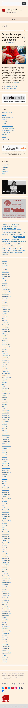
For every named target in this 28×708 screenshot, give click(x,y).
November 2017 (6, 393)
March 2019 (5, 369)
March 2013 (5, 507)
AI (2, 224)
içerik (9, 234)
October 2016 (5, 419)
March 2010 (5, 573)
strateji (19, 248)
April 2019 (4, 366)
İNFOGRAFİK (5, 171)
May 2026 (4, 261)
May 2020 (4, 349)
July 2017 (4, 399)
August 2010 (5, 565)
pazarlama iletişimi (17, 243)
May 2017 (4, 404)
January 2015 (5, 463)
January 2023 (5, 307)
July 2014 (4, 476)
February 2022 (6, 325)
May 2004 (4, 659)
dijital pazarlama (9, 229)
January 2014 (5, 490)
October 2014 (5, 470)
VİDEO (3, 173)
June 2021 (4, 333)
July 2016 (4, 424)
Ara (2, 1)
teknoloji (4, 250)
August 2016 (5, 421)
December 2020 (6, 344)
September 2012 (6, 520)
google (13, 231)
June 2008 (5, 602)
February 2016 (6, 435)
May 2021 (4, 336)
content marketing (8, 226)
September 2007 (6, 613)
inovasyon (8, 232)
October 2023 (5, 294)
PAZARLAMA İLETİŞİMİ (8, 128)
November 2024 (6, 276)
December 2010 (6, 558)
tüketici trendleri (5, 252)
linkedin (13, 239)
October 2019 (5, 362)
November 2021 (6, 331)
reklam (15, 246)
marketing (5, 241)
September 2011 (6, 543)
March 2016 (5, 432)
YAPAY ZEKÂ (5, 139)
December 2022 (6, 309)
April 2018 (4, 384)
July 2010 (4, 567)
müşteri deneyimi (21, 241)
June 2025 (4, 265)
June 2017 (4, 402)
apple (8, 88)
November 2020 (6, 347)
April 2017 (4, 406)
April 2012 (4, 529)
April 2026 (4, 263)
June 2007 (5, 620)
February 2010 (6, 576)
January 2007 (5, 628)
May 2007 (4, 622)
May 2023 (4, 300)
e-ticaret (19, 229)
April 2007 (4, 624)
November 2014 (6, 468)
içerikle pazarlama (16, 234)
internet (4, 234)
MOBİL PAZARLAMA (7, 126)
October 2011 (5, 540)
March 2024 (5, 285)
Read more (16, 82)
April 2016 (4, 430)
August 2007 (5, 615)
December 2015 (6, 439)
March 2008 (5, 606)
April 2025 (4, 269)
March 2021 (5, 340)
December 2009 (6, 578)
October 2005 (5, 650)
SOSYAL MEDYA (6, 132)
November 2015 (6, 441)
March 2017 (5, 408)
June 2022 (4, 316)
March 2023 (5, 305)
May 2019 (4, 364)
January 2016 (5, 437)
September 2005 (6, 653)
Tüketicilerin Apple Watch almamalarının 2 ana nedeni (13, 37)
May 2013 (4, 505)
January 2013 (5, 512)
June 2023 (5, 298)
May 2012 (4, 527)
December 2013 (6, 492)
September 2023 (6, 296)
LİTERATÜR (5, 121)
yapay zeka (19, 252)
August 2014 (5, 474)
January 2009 (5, 591)
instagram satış (21, 232)
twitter (19, 250)
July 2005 (4, 655)
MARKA (4, 123)
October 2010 (5, 562)
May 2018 (4, 382)
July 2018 (4, 380)
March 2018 (5, 386)
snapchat (3, 248)
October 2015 (5, 443)
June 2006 (5, 637)
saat (11, 88)
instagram (13, 232)
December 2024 (6, 274)
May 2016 (4, 428)
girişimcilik (9, 230)
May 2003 (4, 661)
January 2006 (5, 644)
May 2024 (4, 281)
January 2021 (5, 342)
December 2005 (6, 646)
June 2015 (4, 452)
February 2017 (5, 410)
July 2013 (4, 501)
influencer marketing (20, 230)
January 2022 (5, 327)
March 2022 (5, 322)
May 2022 (4, 318)
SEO (21, 245)
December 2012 (6, 514)
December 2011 (6, 536)
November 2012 (6, 516)
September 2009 (6, 582)
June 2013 (4, 503)
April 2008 (4, 604)
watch (14, 88)
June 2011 (4, 547)
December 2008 (6, 593)
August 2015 (5, 448)
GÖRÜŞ (4, 169)
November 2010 (6, 560)
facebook (4, 231)
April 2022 (4, 320)
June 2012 (4, 525)
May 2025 (4, 267)
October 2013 (5, 496)
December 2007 (6, 611)
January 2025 (5, 272)
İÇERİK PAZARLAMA (7, 117)
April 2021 (4, 338)
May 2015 (4, 454)
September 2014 (6, 472)
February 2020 (6, 355)
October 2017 (5, 395)
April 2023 (4, 303)
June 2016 (4, 426)
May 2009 (4, 589)
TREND (4, 137)
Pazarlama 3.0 (11, 9)
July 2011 (4, 545)
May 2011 (4, 549)
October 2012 (5, 518)
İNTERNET (4, 119)
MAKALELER (7, 86)
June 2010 (4, 569)
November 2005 (6, 648)
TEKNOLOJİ (14, 86)
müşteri (14, 241)
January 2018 (5, 388)
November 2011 (6, 538)
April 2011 (4, 551)
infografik (3, 232)
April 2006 (4, 639)
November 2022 (6, 311)
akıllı (5, 88)
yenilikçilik (5, 254)
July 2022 (4, 314)
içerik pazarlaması (6, 239)
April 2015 (4, 457)
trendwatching (14, 250)
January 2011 (5, 556)
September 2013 (6, 498)
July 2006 (4, 635)
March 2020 (5, 353)
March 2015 (5, 459)
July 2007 (4, 617)
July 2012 (4, 523)
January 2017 (5, 413)
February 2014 (6, 487)
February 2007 (6, 626)
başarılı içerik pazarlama (10, 224)
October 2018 (5, 375)
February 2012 (5, 532)
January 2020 (5, 358)
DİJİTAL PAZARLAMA (7, 112)
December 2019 (6, 360)
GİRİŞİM (4, 115)
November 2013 (6, 494)
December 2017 (6, 391)
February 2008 (6, 609)
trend (9, 250)
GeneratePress (21, 706)
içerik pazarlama (19, 237)
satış (19, 246)
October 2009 (5, 580)
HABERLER (5, 167)
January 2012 (5, 534)
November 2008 (6, 595)
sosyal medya (11, 248)
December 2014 (6, 465)
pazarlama (6, 243)
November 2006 (6, 631)
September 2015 (6, 446)
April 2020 (4, 351)
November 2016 (6, 417)
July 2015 (4, 450)
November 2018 (6, 373)
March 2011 (5, 554)
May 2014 (4, 481)
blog (18, 224)
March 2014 (5, 485)
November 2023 (6, 292)
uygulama (12, 252)
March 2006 (5, 642)
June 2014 (4, 479)
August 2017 (5, 397)
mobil (10, 241)
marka (17, 239)
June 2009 (5, 587)
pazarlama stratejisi (7, 246)
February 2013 (6, 509)
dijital (15, 226)
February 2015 (5, 461)
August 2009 (5, 584)
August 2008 (5, 600)
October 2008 (5, 598)
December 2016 (6, 415)
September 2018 (6, 377)
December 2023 (6, 289)
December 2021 (6, 329)
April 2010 (4, 571)
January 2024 (5, 287)
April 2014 (4, 483)
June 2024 (5, 278)
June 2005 (5, 657)
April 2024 (4, 283)
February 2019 (6, 371)
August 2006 (5, 633)
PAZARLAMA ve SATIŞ (8, 130)
